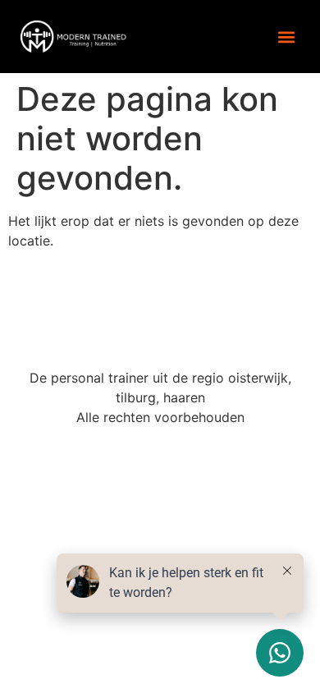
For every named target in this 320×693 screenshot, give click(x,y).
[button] (285, 36)
